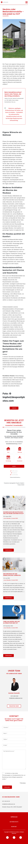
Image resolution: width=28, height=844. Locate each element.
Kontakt (14, 826)
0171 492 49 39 (14, 696)
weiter (14, 466)
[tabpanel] (14, 687)
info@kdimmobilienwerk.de (15, 698)
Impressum (14, 817)
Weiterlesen (8, 550)
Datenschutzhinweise (14, 477)
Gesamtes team (14, 706)
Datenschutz (14, 822)
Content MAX (15, 518)
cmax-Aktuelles (7, 518)
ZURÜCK (14, 408)
